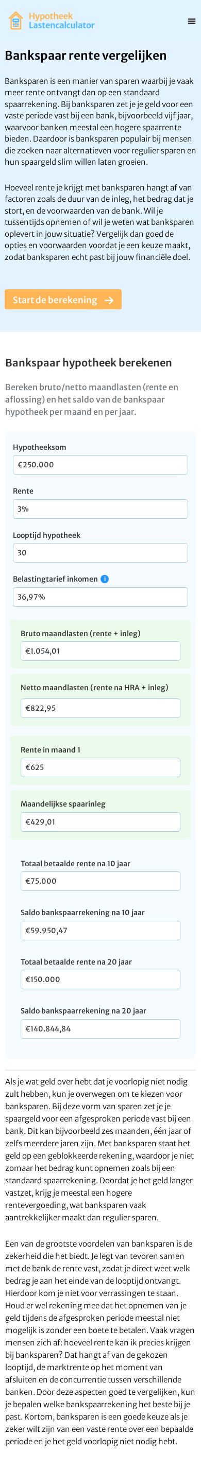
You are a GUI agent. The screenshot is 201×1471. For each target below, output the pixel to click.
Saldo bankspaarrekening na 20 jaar (83, 1010)
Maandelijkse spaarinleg (63, 804)
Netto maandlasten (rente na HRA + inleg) (95, 687)
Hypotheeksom (39, 447)
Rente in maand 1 (50, 750)
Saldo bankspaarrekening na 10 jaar (83, 912)
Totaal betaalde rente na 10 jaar (75, 863)
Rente (23, 491)
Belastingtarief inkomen (55, 579)
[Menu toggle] (192, 20)
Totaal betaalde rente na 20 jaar (76, 962)
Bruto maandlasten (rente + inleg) (81, 633)
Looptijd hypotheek (46, 535)
